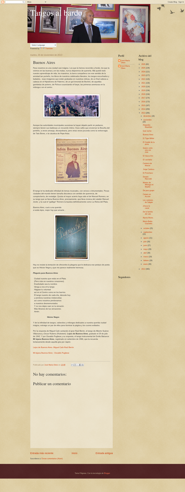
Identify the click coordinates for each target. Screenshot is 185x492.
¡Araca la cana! (146, 207)
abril (145, 253)
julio (145, 242)
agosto (146, 238)
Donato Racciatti (147, 178)
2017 (143, 98)
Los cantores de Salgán (148, 201)
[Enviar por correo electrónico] (72, 365)
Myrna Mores (148, 218)
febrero (146, 260)
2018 (143, 94)
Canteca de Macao (147, 164)
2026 (143, 64)
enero (145, 264)
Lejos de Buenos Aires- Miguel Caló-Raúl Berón (53, 347)
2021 (143, 83)
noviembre (147, 120)
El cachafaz (147, 160)
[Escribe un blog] (75, 365)
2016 (143, 102)
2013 (143, 113)
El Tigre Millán (148, 138)
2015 (143, 105)
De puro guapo (148, 190)
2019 (143, 90)
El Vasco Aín (148, 156)
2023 (143, 75)
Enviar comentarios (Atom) (52, 459)
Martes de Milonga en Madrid (148, 185)
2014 (143, 109)
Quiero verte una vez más (147, 150)
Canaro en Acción (147, 195)
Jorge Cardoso (148, 169)
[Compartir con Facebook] (80, 365)
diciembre (147, 116)
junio (145, 245)
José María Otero (125, 62)
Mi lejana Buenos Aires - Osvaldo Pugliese (51, 353)
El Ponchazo (148, 173)
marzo (146, 257)
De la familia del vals (148, 213)
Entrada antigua (104, 453)
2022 (143, 79)
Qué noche (147, 131)
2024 (143, 72)
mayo (145, 249)
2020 (143, 87)
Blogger (107, 473)
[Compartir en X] (77, 365)
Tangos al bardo (56, 12)
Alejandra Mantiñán (147, 126)
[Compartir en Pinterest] (82, 365)
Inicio (74, 453)
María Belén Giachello (147, 222)
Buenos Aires (148, 135)
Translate (49, 48)
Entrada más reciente (41, 453)
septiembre (147, 232)
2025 (143, 68)
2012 (143, 269)
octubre (146, 228)
